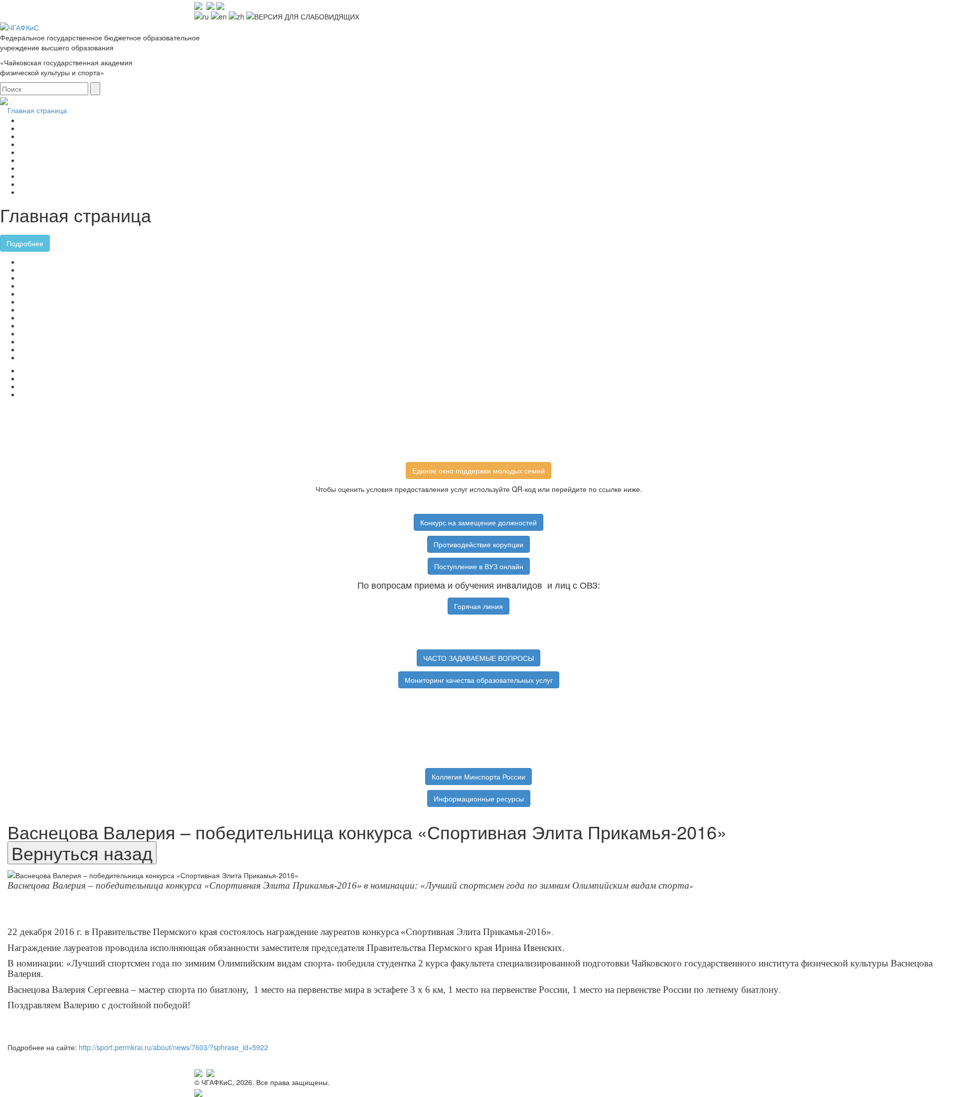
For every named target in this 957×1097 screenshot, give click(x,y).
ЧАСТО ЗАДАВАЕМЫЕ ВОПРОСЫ (478, 658)
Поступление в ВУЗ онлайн (478, 566)
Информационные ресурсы (479, 798)
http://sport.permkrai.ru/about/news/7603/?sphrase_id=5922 (173, 1047)
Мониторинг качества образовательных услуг (479, 680)
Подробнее (24, 243)
